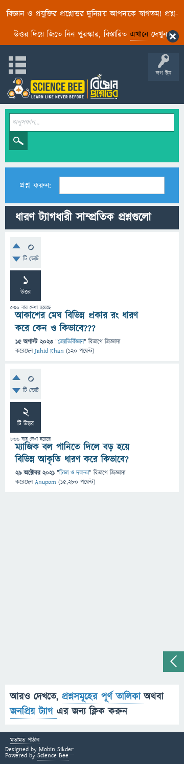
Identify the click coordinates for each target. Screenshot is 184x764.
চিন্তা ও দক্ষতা (74, 473)
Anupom (45, 482)
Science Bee (52, 755)
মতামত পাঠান (24, 740)
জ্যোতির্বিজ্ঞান (71, 341)
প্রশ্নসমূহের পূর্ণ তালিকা (103, 697)
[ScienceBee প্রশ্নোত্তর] (62, 86)
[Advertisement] (92, 592)
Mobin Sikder (56, 749)
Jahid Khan (49, 351)
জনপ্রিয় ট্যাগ (33, 711)
